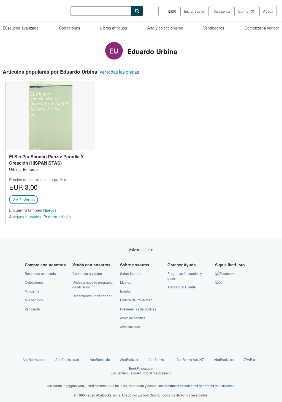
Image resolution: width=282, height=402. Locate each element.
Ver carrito (32, 309)
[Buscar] (137, 11)
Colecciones (69, 28)
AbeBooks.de (100, 359)
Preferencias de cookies (138, 309)
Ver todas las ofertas (119, 72)
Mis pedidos (34, 300)
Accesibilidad (130, 326)
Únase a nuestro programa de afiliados (92, 284)
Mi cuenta (32, 291)
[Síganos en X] (218, 282)
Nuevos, (50, 210)
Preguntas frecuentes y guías (184, 275)
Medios (125, 282)
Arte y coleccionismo (165, 28)
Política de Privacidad (136, 300)
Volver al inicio (141, 249)
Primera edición (57, 216)
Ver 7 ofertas (23, 199)
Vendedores (213, 28)
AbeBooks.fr (129, 359)
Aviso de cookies (132, 317)
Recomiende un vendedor (92, 295)
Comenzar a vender (262, 28)
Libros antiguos (113, 28)
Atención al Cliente (181, 287)
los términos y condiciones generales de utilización (196, 385)
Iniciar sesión (194, 11)
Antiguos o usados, (25, 216)
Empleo (126, 291)
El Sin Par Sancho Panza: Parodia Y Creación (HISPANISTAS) (46, 160)
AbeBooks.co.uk (67, 359)
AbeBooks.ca (224, 359)
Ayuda (268, 11)
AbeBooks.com (34, 359)
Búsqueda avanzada (21, 28)
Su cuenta (221, 11)
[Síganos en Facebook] (224, 273)
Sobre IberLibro (131, 273)
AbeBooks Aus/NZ (190, 359)
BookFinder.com (141, 370)
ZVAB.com (251, 359)
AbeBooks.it (157, 359)
